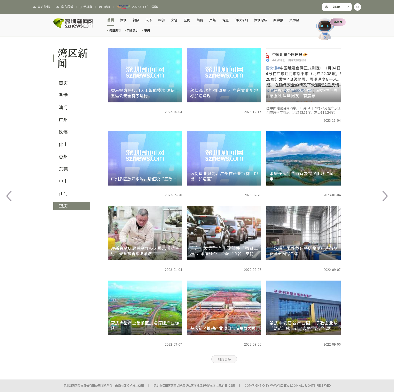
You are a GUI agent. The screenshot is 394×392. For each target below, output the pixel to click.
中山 (63, 181)
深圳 (123, 20)
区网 (187, 20)
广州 (63, 120)
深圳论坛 (260, 20)
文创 (174, 20)
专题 (225, 20)
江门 (63, 193)
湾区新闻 (72, 58)
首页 (110, 20)
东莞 (63, 169)
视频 (136, 20)
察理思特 (115, 30)
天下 (148, 20)
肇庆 (63, 206)
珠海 (63, 132)
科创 (161, 20)
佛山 (63, 144)
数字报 (278, 20)
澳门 (63, 107)
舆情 (200, 20)
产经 (212, 20)
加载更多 (224, 359)
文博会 (294, 20)
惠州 (63, 157)
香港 (63, 95)
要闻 (147, 30)
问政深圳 (132, 30)
